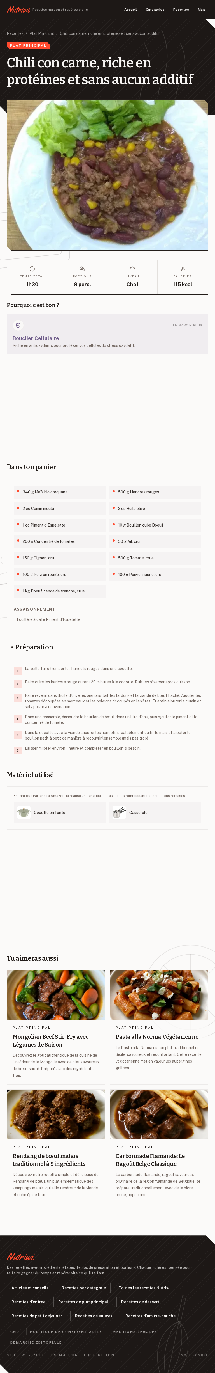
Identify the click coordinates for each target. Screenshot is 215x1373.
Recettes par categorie (84, 1288)
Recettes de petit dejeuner (36, 1316)
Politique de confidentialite (66, 1332)
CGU (14, 1332)
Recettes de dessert (140, 1302)
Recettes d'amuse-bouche (150, 1316)
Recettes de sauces (94, 1316)
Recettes (181, 10)
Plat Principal (41, 33)
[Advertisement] (107, 405)
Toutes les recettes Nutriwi (144, 1288)
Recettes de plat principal (83, 1302)
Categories (155, 10)
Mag (201, 10)
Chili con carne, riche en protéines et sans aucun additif (109, 33)
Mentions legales (135, 1332)
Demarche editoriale (36, 1342)
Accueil (130, 10)
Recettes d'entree (28, 1302)
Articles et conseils (30, 1288)
